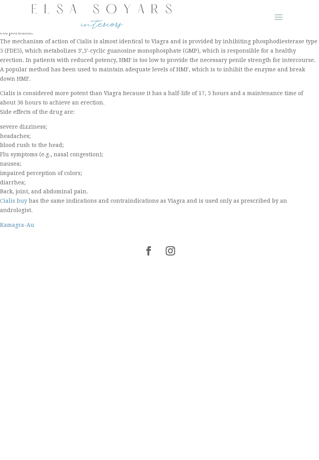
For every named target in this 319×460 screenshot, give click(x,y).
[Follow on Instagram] (170, 251)
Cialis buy (13, 201)
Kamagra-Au (17, 225)
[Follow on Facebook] (148, 251)
